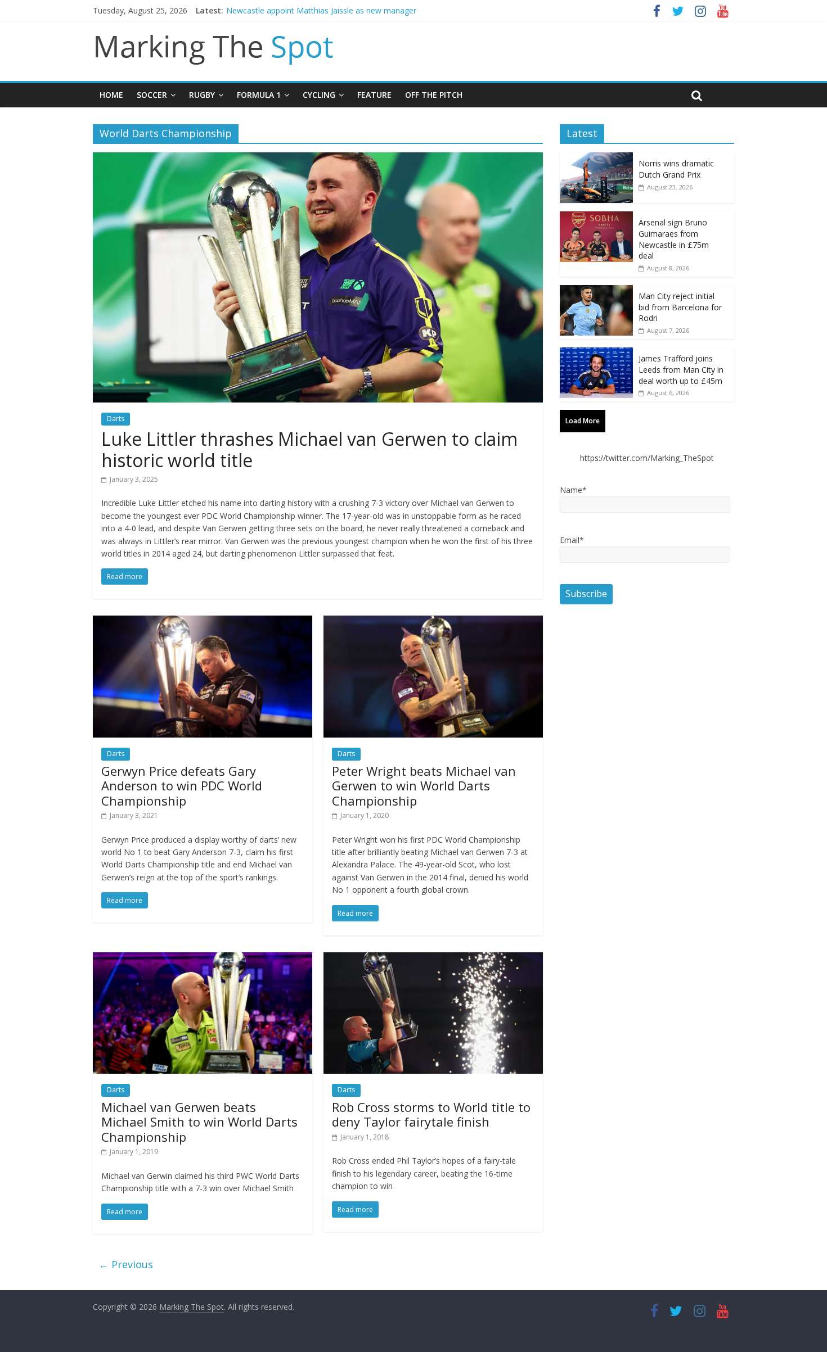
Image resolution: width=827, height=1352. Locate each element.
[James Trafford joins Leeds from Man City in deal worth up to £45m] (596, 353)
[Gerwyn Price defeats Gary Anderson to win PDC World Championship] (202, 622)
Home (111, 94)
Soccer (152, 94)
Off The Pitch (433, 94)
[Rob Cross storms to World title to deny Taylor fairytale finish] (433, 959)
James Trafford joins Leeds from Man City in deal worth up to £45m (681, 369)
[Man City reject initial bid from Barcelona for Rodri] (596, 291)
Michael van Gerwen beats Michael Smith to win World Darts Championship (199, 1121)
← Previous (125, 1264)
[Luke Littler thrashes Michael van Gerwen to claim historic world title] (318, 159)
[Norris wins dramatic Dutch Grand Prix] (596, 158)
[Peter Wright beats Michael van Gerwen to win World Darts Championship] (433, 622)
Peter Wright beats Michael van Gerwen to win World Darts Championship (424, 785)
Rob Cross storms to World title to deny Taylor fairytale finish (431, 1114)
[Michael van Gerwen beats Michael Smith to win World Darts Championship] (202, 959)
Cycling (319, 94)
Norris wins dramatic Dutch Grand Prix (676, 169)
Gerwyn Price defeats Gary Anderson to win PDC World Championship (181, 785)
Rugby (202, 94)
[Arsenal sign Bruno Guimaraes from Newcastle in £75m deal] (596, 217)
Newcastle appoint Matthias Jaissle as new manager (321, 10)
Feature (374, 94)
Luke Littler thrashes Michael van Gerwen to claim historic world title (309, 449)
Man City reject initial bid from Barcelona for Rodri (680, 307)
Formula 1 (259, 94)
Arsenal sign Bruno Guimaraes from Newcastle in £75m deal (674, 239)
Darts (115, 418)
